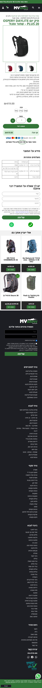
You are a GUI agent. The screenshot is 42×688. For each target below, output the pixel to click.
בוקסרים (35, 577)
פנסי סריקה (34, 415)
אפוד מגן (34, 483)
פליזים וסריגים (33, 535)
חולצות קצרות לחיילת (31, 601)
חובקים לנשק (33, 420)
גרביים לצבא (33, 585)
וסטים (35, 507)
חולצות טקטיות (33, 488)
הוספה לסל (21, 126)
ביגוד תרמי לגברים (32, 580)
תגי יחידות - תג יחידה (31, 418)
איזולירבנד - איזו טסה (31, 426)
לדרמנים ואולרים (32, 441)
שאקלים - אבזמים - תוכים (30, 452)
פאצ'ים (35, 470)
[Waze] (28, 657)
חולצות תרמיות (33, 540)
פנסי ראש (34, 449)
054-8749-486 (32, 653)
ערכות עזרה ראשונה (31, 475)
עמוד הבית (35, 16)
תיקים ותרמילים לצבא (31, 384)
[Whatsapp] (36, 657)
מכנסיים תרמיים (32, 551)
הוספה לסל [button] (31, 270)
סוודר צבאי (34, 611)
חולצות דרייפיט (33, 595)
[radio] (26, 111)
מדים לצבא (34, 548)
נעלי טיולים (34, 564)
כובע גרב (34, 543)
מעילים (35, 553)
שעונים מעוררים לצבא (31, 395)
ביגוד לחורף (34, 530)
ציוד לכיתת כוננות (32, 480)
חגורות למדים (33, 434)
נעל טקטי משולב (32, 561)
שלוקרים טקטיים (32, 514)
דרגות (35, 431)
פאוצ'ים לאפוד (33, 478)
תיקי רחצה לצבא (32, 390)
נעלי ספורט (34, 574)
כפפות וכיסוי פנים (32, 606)
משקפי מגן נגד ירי (32, 472)
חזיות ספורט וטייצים (31, 603)
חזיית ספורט (33, 590)
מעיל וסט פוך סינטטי (31, 532)
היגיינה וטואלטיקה (32, 397)
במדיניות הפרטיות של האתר (22, 212)
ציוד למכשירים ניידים (31, 374)
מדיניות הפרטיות (10, 682)
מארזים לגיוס (33, 376)
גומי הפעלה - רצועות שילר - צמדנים (27, 428)
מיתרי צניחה (33, 444)
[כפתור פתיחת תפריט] (39, 8)
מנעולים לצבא (33, 392)
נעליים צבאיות (33, 572)
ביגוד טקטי (34, 556)
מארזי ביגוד (34, 609)
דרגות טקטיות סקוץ (31, 412)
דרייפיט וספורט (33, 588)
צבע (21, 107)
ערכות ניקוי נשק (32, 447)
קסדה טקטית (33, 504)
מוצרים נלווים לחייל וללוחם (29, 512)
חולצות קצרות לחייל (31, 598)
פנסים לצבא (33, 457)
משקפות (34, 493)
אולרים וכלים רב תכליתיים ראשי (28, 410)
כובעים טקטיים (33, 509)
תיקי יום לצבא (16, 16)
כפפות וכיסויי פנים (32, 545)
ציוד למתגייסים (26, 16)
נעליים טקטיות (33, 499)
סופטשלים (34, 614)
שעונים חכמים (33, 382)
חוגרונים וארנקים (32, 436)
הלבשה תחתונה (32, 537)
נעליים (35, 559)
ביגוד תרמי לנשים (32, 582)
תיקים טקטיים (33, 517)
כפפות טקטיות (33, 491)
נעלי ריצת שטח (33, 566)
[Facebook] (32, 657)
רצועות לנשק (33, 423)
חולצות (35, 593)
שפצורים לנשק (33, 455)
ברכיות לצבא (33, 485)
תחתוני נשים (33, 617)
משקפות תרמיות (32, 496)
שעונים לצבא (33, 379)
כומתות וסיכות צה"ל (31, 439)
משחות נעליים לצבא (31, 371)
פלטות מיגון (34, 501)
